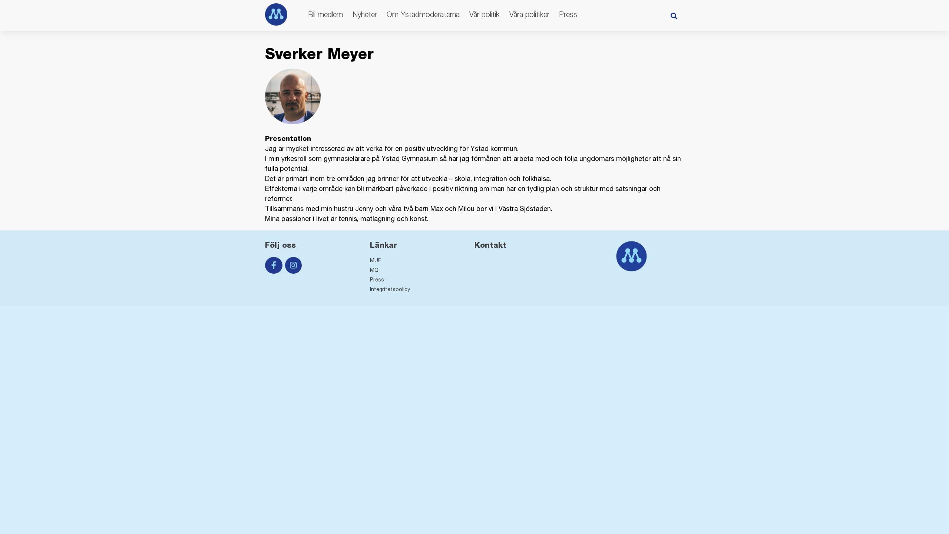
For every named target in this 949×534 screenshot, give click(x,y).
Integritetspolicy (390, 289)
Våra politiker (529, 14)
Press (568, 14)
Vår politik (484, 14)
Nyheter (365, 14)
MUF (375, 260)
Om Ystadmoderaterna (423, 14)
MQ (374, 270)
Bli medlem (325, 14)
